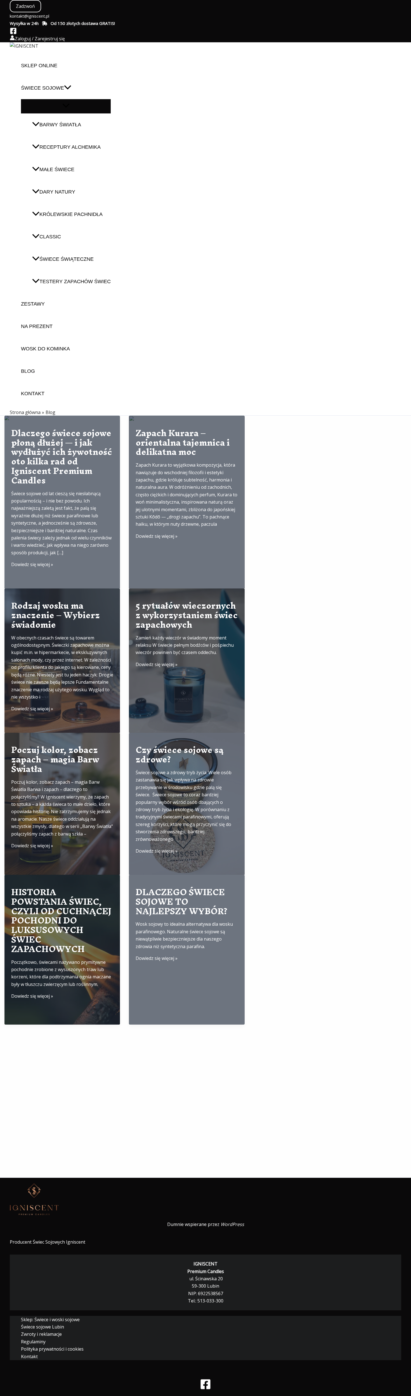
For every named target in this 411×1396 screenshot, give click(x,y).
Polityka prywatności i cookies (52, 1349)
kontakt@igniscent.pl (29, 16)
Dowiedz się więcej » (32, 564)
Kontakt (32, 393)
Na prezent (37, 326)
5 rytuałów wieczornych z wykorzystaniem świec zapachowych (187, 615)
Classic (50, 236)
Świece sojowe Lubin (42, 1327)
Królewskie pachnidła (71, 214)
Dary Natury (57, 192)
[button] (25, 6)
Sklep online (39, 65)
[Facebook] (13, 33)
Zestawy (33, 304)
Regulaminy (33, 1342)
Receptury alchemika (70, 147)
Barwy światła (60, 124)
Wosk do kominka (45, 349)
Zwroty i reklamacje (41, 1334)
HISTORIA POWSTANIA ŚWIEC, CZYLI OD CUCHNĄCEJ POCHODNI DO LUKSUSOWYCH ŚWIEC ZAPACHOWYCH (61, 920)
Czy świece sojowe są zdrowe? (179, 755)
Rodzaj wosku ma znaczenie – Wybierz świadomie (55, 615)
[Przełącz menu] (66, 106)
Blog (28, 371)
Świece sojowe (42, 88)
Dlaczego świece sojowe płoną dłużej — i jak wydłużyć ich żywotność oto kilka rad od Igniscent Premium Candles (61, 457)
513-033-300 (210, 1301)
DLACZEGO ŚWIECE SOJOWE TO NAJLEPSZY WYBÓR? (181, 902)
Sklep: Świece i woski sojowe (50, 1319)
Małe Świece (56, 169)
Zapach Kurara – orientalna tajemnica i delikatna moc (183, 443)
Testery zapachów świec (75, 281)
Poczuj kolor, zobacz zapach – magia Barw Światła (55, 759)
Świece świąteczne (66, 259)
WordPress (232, 1224)
